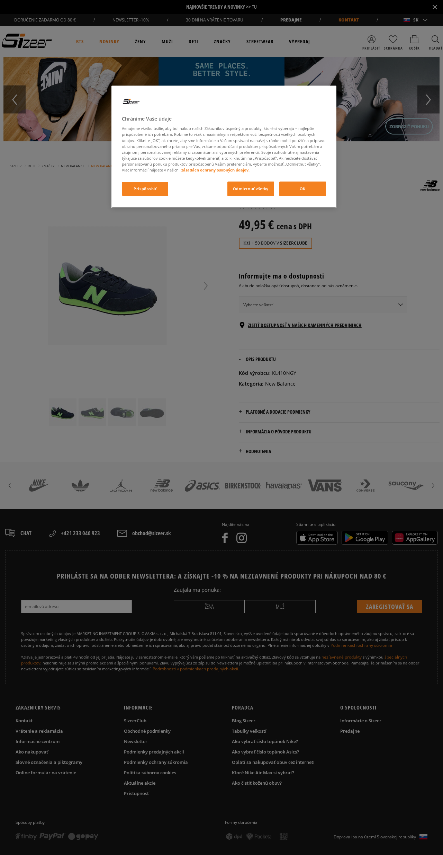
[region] (223, 147)
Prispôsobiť (145, 188)
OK (303, 188)
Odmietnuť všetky (251, 188)
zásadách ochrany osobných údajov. (215, 170)
